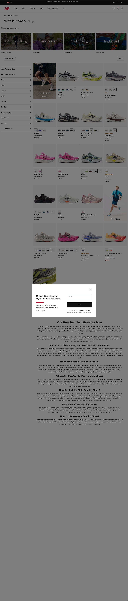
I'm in (79, 305)
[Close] (90, 289)
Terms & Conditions (86, 312)
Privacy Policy (75, 312)
